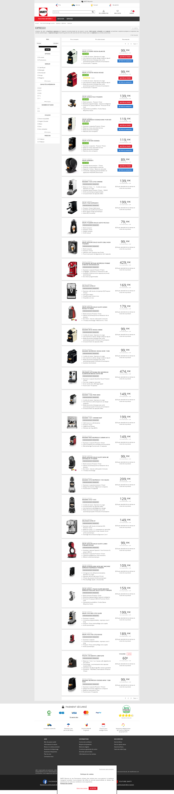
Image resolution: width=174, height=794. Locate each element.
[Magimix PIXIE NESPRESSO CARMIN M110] (71, 442)
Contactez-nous (48, 756)
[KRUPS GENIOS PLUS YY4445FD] (71, 103)
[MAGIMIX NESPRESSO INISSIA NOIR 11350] (71, 356)
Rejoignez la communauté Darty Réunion (52, 785)
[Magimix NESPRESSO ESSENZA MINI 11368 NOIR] (71, 685)
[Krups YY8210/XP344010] (71, 207)
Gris (40, 126)
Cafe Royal (42, 67)
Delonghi (41, 70)
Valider (48, 49)
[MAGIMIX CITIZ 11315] (71, 505)
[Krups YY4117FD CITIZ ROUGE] (71, 639)
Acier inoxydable (44, 118)
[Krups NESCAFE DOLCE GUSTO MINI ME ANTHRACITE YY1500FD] (71, 463)
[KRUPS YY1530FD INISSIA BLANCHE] (71, 56)
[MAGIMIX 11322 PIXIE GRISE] (71, 401)
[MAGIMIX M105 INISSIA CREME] (71, 335)
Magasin (60, 19)
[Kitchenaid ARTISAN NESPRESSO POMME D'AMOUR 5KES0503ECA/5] (71, 269)
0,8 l (40, 93)
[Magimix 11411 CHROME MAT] (71, 422)
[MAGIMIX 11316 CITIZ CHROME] (71, 187)
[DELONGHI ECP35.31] (71, 527)
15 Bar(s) (41, 139)
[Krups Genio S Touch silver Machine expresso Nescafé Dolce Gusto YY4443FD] (71, 595)
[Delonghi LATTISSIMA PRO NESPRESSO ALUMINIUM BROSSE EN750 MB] (71, 378)
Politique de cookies (66, 783)
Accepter (93, 788)
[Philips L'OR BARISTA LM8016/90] (71, 662)
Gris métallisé (43, 129)
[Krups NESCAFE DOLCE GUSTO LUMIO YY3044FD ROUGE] (71, 549)
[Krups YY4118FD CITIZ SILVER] (71, 618)
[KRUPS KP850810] (71, 165)
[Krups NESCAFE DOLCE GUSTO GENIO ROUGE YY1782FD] (71, 313)
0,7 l (40, 90)
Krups (41, 75)
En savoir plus (74, 717)
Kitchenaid (42, 73)
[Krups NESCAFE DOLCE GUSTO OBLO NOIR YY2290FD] (71, 247)
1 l (40, 98)
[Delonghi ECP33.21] (71, 291)
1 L (40, 96)
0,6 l (40, 88)
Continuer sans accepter (106, 769)
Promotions (42, 60)
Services (70, 19)
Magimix (41, 78)
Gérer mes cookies (82, 788)
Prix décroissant (100, 39)
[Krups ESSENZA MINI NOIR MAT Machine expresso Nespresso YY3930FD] (71, 572)
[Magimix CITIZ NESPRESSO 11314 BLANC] (71, 484)
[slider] (37, 46)
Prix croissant (74, 39)
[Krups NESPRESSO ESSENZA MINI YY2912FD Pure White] (71, 125)
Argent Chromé (43, 121)
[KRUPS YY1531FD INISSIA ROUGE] (71, 79)
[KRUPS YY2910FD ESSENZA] (71, 145)
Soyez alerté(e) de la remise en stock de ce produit (126, 187)
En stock (41, 57)
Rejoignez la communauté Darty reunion (122, 785)
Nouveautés (126, 39)
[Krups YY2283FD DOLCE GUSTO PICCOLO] (71, 227)
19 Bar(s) (41, 142)
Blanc (40, 124)
